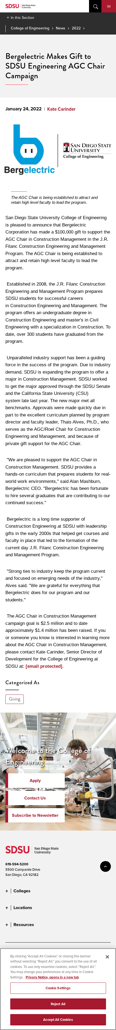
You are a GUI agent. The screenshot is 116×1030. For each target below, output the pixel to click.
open (95, 6)
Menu (108, 6)
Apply (35, 780)
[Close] (107, 957)
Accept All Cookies (58, 1019)
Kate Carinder (61, 109)
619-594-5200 (16, 864)
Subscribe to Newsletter (35, 815)
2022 (76, 28)
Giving (14, 699)
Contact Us (35, 798)
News (60, 28)
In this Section (22, 17)
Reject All (58, 1004)
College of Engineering (30, 28)
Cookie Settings (58, 988)
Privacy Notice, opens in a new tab (52, 977)
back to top (105, 866)
